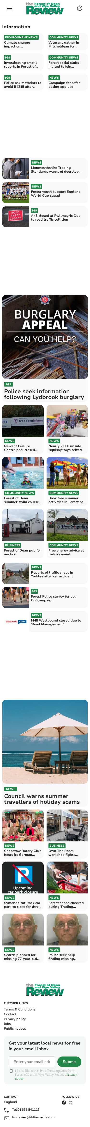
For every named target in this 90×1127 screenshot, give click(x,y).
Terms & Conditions (19, 1009)
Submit (69, 1061)
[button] (9, 8)
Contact (10, 1014)
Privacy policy (15, 1019)
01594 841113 (29, 1110)
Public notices (15, 1028)
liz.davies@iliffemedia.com (33, 1117)
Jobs (7, 1023)
